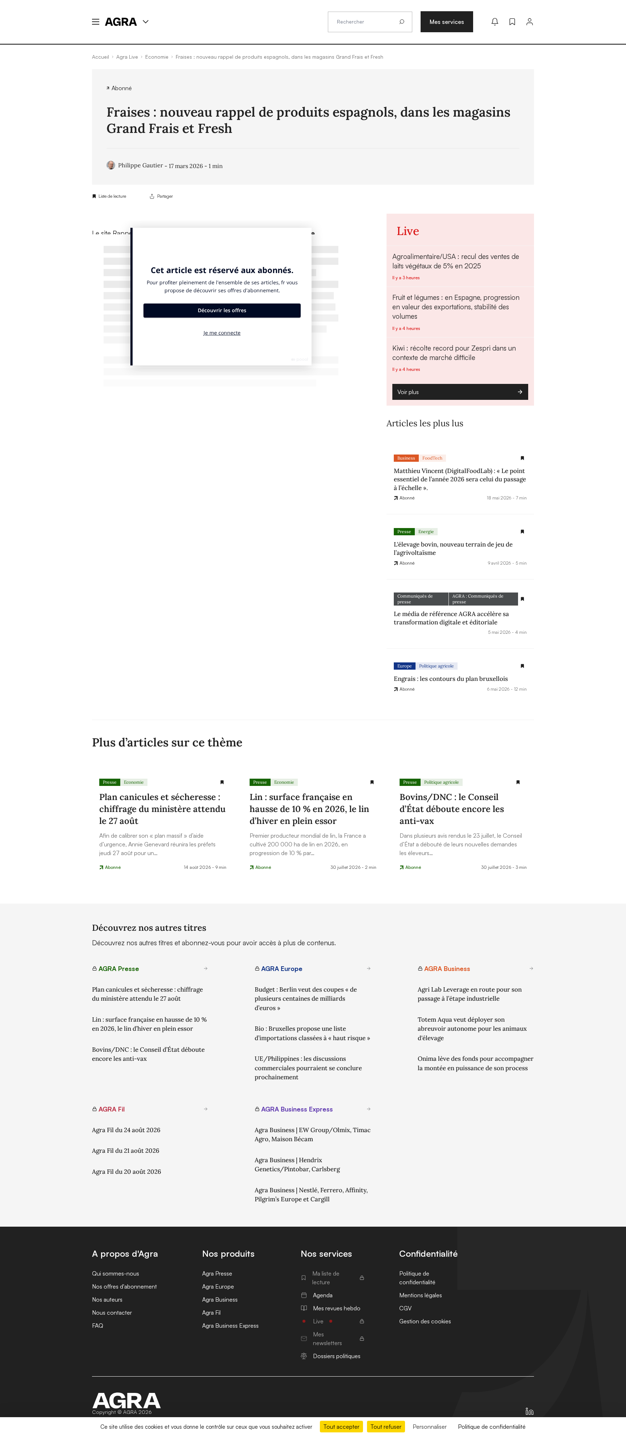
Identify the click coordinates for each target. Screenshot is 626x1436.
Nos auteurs (107, 1299)
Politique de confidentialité (417, 1278)
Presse (404, 531)
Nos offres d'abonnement (124, 1286)
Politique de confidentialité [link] (492, 1426)
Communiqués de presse (415, 598)
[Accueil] (127, 1400)
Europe (404, 666)
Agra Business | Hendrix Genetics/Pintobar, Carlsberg (297, 1164)
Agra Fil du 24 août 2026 (126, 1130)
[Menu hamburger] (95, 22)
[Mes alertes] (495, 21)
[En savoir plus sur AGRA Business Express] (368, 1108)
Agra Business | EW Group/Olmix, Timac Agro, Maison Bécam (313, 1134)
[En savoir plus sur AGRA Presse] (205, 968)
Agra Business (220, 1299)
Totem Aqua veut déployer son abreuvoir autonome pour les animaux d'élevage (472, 1029)
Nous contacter (112, 1312)
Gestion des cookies (425, 1321)
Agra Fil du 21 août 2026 (125, 1151)
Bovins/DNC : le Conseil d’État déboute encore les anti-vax (148, 1054)
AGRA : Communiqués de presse (478, 598)
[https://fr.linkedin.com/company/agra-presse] (529, 1411)
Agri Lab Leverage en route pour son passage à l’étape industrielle (470, 994)
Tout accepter (341, 1426)
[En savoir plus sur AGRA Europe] (368, 968)
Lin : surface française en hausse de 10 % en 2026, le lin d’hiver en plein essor (149, 1024)
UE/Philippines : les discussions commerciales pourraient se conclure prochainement (308, 1068)
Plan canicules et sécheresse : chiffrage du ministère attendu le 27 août (147, 994)
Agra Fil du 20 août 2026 (126, 1172)
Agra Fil (211, 1312)
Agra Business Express (230, 1325)
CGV (405, 1308)
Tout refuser (386, 1426)
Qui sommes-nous (115, 1273)
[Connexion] (529, 21)
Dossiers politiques (336, 1356)
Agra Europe (218, 1286)
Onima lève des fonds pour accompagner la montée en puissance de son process (476, 1063)
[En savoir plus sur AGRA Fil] (205, 1108)
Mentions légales (420, 1295)
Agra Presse (217, 1273)
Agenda (323, 1295)
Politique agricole (436, 666)
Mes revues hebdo (336, 1308)
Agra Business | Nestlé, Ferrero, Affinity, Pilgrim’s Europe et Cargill (311, 1194)
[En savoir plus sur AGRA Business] (531, 968)
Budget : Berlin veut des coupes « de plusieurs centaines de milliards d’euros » (306, 998)
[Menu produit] (145, 22)
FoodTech (432, 458)
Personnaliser (430, 1426)
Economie (134, 782)
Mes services (447, 21)
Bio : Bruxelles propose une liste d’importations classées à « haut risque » (312, 1033)
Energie (426, 531)
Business (406, 458)
